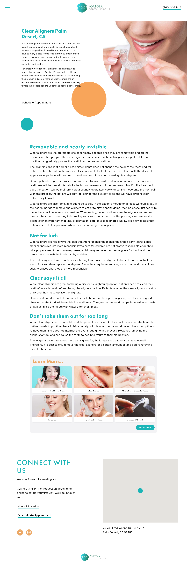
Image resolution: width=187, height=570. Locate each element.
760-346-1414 (31, 488)
